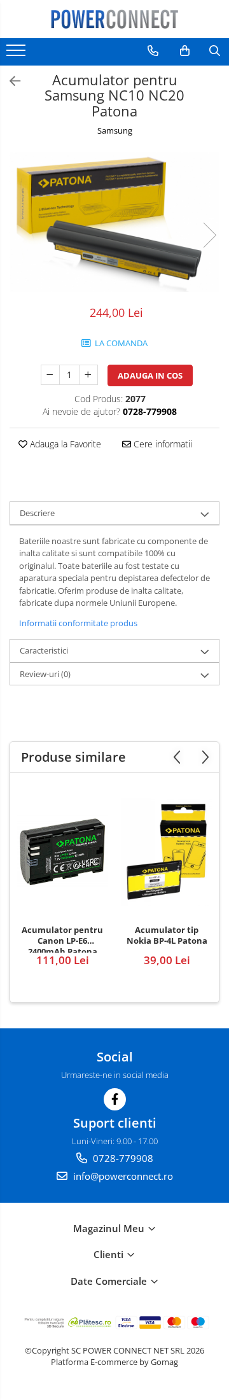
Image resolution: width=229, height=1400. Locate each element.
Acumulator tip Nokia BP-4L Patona (167, 935)
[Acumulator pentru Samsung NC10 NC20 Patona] (114, 222)
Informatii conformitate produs (78, 623)
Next (209, 235)
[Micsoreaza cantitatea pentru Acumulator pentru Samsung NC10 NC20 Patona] (50, 375)
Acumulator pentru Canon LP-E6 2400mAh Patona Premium (62, 939)
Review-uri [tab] (45, 674)
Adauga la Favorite (64, 444)
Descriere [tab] (37, 513)
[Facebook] (115, 1099)
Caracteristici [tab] (44, 650)
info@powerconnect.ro (122, 1176)
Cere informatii (161, 444)
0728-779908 (121, 1158)
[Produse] (17, 54)
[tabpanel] (114, 222)
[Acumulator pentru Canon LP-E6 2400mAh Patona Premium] (62, 852)
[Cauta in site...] (214, 51)
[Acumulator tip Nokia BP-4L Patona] (166, 852)
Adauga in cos (150, 375)
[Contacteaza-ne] (153, 51)
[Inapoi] (9, 81)
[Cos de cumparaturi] (184, 51)
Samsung (114, 130)
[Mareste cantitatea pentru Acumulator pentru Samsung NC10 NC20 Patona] (88, 375)
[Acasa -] (114, 19)
